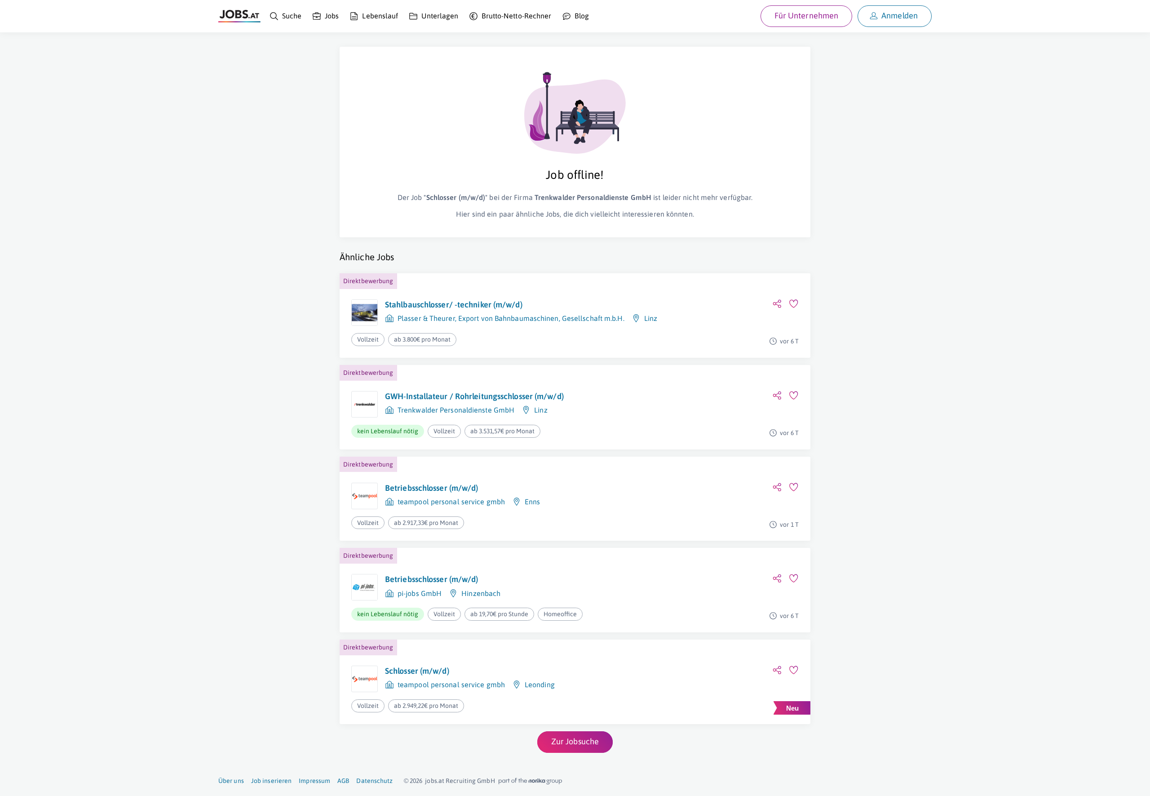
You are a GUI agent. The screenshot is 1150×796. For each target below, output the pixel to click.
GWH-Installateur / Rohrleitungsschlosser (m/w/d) (474, 396)
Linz (650, 318)
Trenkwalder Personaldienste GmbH (456, 410)
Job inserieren (271, 780)
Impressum (314, 780)
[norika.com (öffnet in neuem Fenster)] (530, 781)
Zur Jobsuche (575, 741)
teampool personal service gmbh (451, 502)
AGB (343, 780)
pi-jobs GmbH (420, 593)
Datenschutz (374, 780)
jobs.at (434, 780)
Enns (532, 502)
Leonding (540, 684)
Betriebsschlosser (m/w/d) (431, 488)
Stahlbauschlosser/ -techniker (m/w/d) (453, 304)
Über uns (231, 780)
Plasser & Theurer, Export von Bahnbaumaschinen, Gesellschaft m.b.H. (511, 318)
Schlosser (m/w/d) (417, 671)
